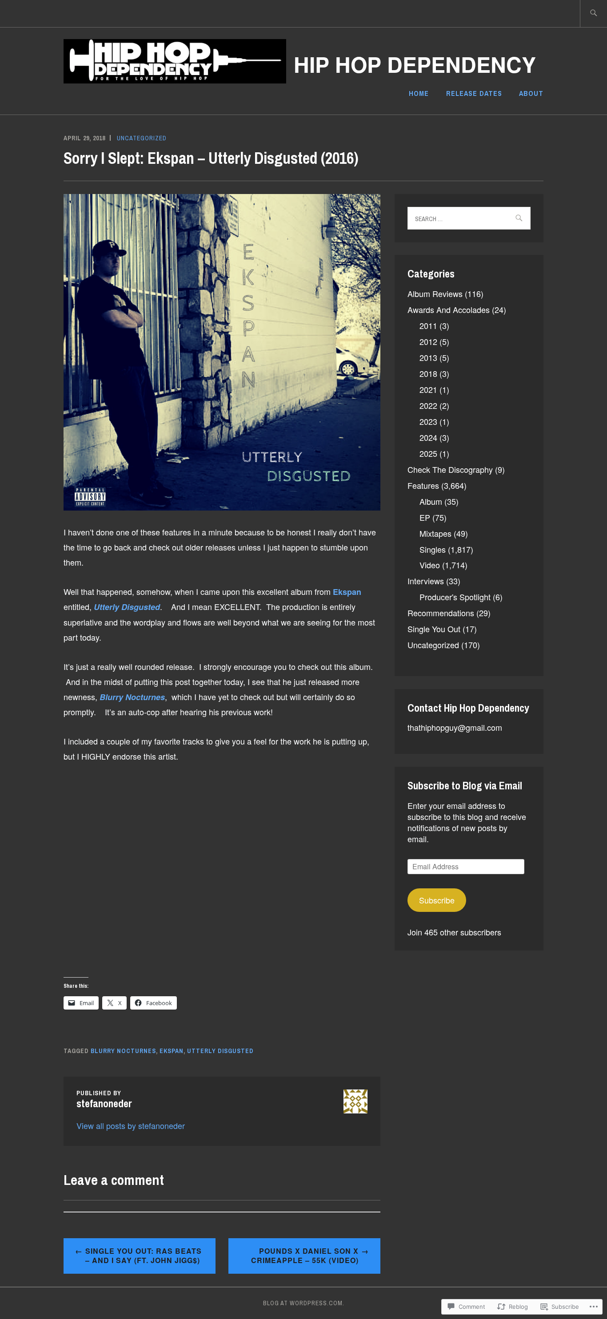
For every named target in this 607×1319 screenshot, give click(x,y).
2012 (428, 341)
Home (419, 93)
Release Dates (474, 93)
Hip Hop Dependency (415, 64)
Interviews (425, 580)
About (531, 93)
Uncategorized (142, 138)
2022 (428, 405)
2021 (428, 389)
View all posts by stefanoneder (130, 1125)
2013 (428, 357)
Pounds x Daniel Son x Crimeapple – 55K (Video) (305, 1255)
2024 (428, 437)
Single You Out (433, 628)
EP (424, 517)
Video (429, 564)
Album (430, 501)
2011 (428, 325)
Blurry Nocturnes (123, 1051)
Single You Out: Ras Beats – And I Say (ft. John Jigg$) (143, 1255)
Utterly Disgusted (220, 1051)
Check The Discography (450, 469)
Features (423, 485)
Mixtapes (435, 533)
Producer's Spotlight (455, 596)
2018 (428, 373)
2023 (428, 421)
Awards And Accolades (448, 309)
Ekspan (172, 1051)
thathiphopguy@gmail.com (454, 727)
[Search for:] (593, 13)
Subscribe (437, 900)
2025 (428, 453)
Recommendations (440, 612)
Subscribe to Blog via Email (464, 785)
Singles (432, 549)
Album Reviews (435, 293)
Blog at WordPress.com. (303, 1303)
